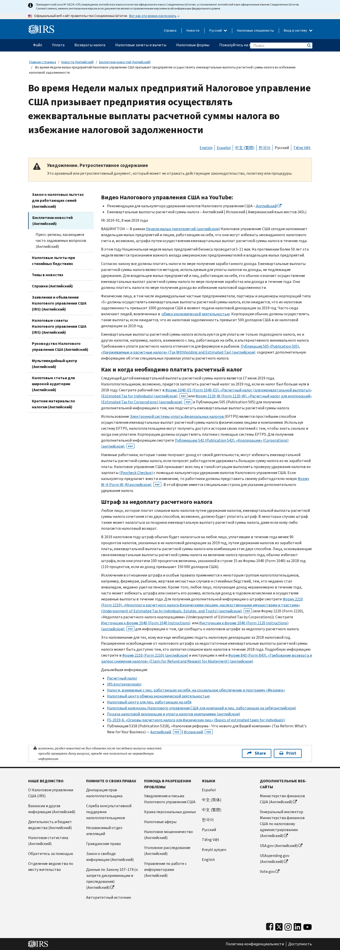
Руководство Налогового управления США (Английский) (60, 346)
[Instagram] (288, 925)
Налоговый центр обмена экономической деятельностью (158, 696)
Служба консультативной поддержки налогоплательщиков (108, 811)
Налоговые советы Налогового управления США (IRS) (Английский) (59, 326)
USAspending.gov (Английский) (274, 858)
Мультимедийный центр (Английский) (54, 363)
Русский (216, 30)
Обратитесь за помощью (50, 853)
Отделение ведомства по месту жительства (50, 866)
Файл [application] (37, 45)
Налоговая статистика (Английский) (48, 840)
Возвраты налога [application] (89, 45)
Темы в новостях (47, 274)
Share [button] (260, 753)
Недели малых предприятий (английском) (183, 228)
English (206, 147)
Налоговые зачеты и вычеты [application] (140, 45)
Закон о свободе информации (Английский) (110, 856)
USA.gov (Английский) (279, 845)
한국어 (265, 147)
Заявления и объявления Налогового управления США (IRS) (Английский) (59, 303)
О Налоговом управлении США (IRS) (50, 792)
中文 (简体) (211, 799)
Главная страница (42, 62)
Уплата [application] (58, 45)
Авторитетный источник (108, 897)
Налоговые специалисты (255, 30)
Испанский (197, 732)
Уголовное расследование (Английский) (167, 850)
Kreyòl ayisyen (214, 849)
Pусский (209, 829)
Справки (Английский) (52, 286)
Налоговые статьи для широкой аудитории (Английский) (53, 383)
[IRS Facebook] (269, 925)
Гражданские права (103, 843)
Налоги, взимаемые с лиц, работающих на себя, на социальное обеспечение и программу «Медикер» (196, 690)
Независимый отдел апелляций (104, 830)
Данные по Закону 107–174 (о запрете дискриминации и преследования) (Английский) (112, 878)
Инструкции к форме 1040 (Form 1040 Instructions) (145, 623)
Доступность (300, 944)
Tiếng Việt (302, 147)
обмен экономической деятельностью (196, 314)
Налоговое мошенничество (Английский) (168, 834)
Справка (170, 30)
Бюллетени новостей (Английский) (125, 62)
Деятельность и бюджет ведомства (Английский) (50, 824)
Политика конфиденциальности (255, 944)
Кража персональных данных (170, 811)
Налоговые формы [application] (192, 45)
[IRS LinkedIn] (297, 925)
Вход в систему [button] (296, 30)
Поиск (308, 45)
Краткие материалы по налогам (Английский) (53, 404)
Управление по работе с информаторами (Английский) (165, 869)
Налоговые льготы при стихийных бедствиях (53, 260)
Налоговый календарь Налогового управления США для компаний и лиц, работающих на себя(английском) (201, 708)
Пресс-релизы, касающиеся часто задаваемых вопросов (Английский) (61, 240)
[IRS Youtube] (307, 925)
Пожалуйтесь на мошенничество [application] (248, 45)
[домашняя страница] (41, 27)
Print (291, 753)
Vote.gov (267, 871)
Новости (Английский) (77, 62)
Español (224, 147)
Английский (266, 206)
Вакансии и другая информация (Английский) (51, 808)
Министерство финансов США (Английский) (282, 798)
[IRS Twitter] (279, 925)
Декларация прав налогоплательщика (104, 792)
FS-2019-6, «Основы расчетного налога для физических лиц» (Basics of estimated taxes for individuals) (196, 720)
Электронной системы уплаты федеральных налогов (177, 416)
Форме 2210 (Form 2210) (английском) (155, 655)
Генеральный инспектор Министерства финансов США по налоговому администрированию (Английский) (282, 823)
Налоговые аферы (160, 821)
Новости (192, 30)
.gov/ (124, 684)
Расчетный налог (122, 678)
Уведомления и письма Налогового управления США (169, 798)
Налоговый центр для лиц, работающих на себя (149, 702)
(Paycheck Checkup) (136, 472)
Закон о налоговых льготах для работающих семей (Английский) (58, 200)
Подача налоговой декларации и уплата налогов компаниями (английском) (173, 714)
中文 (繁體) (244, 147)
